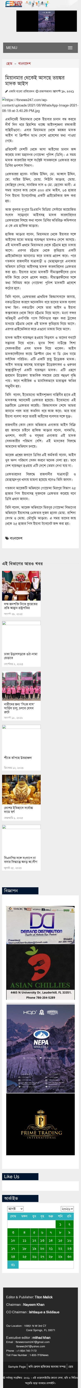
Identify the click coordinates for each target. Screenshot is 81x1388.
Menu (11, 47)
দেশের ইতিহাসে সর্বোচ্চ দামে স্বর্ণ (18, 810)
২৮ (51, 1256)
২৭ (42, 1256)
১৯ (34, 1248)
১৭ (13, 1248)
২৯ (60, 1256)
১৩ (42, 1240)
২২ (60, 1248)
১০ (13, 1240)
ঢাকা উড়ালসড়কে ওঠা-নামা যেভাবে (20, 656)
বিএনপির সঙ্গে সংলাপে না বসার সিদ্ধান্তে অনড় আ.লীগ (20, 860)
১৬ (69, 1240)
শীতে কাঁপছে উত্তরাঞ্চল (18, 758)
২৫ (24, 1256)
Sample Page (17, 1366)
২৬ (34, 1256)
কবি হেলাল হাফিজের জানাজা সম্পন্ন (47, 1366)
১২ (34, 1240)
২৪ (13, 1256)
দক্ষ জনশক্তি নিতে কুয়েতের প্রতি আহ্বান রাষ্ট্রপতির (20, 606)
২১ (51, 1248)
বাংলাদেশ (24, 63)
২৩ (69, 1248)
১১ (24, 1240)
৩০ (69, 1256)
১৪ (51, 1240)
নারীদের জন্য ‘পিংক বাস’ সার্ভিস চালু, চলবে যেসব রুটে (19, 708)
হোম (9, 63)
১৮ (24, 1248)
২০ (42, 1248)
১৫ (60, 1240)
